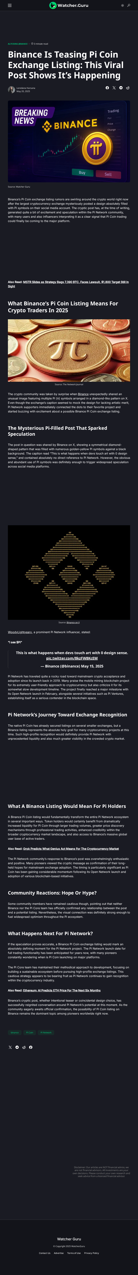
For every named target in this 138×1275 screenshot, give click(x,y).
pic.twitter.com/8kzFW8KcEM (72, 658)
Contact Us (44, 1253)
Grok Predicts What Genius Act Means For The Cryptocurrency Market (71, 848)
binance (15, 1032)
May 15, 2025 (92, 666)
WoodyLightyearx (20, 632)
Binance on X (73, 622)
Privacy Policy (91, 1253)
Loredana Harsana (26, 88)
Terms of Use (74, 1253)
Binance (23, 43)
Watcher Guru (69, 1239)
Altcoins (13, 43)
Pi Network (46, 1032)
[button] (10, 5)
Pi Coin (29, 1032)
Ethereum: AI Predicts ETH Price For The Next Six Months (62, 990)
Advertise (59, 1253)
